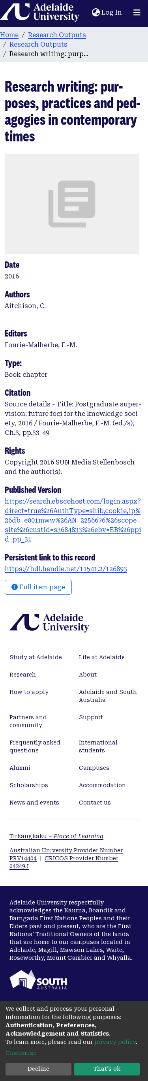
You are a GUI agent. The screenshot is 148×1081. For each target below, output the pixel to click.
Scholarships (28, 785)
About (88, 674)
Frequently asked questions (34, 746)
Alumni (19, 768)
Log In (112, 12)
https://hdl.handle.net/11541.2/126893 (66, 569)
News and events (34, 802)
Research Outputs (57, 35)
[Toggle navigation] (137, 13)
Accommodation (102, 785)
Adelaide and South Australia (108, 696)
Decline (38, 1069)
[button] (96, 12)
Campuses (94, 768)
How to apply (29, 692)
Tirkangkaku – (56, 836)
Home (9, 35)
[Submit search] (86, 12)
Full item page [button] (41, 587)
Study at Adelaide (35, 657)
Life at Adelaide (102, 657)
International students (98, 746)
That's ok (107, 1069)
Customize (21, 1053)
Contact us (95, 802)
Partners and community (28, 721)
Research (22, 674)
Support (91, 717)
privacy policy (115, 1042)
